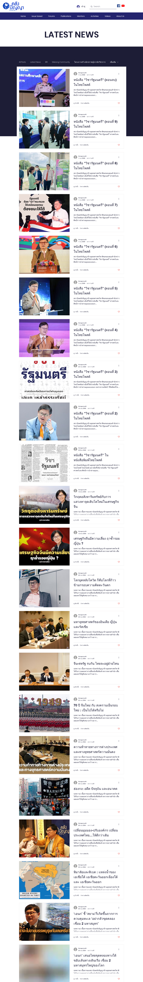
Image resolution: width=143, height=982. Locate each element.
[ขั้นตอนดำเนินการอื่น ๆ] (119, 73)
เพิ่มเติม (113, 62)
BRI (46, 62)
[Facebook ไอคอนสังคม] (118, 5)
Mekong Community (61, 62)
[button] (37, 16)
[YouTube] (123, 5)
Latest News (35, 62)
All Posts (22, 62)
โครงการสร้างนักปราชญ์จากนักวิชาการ (90, 62)
